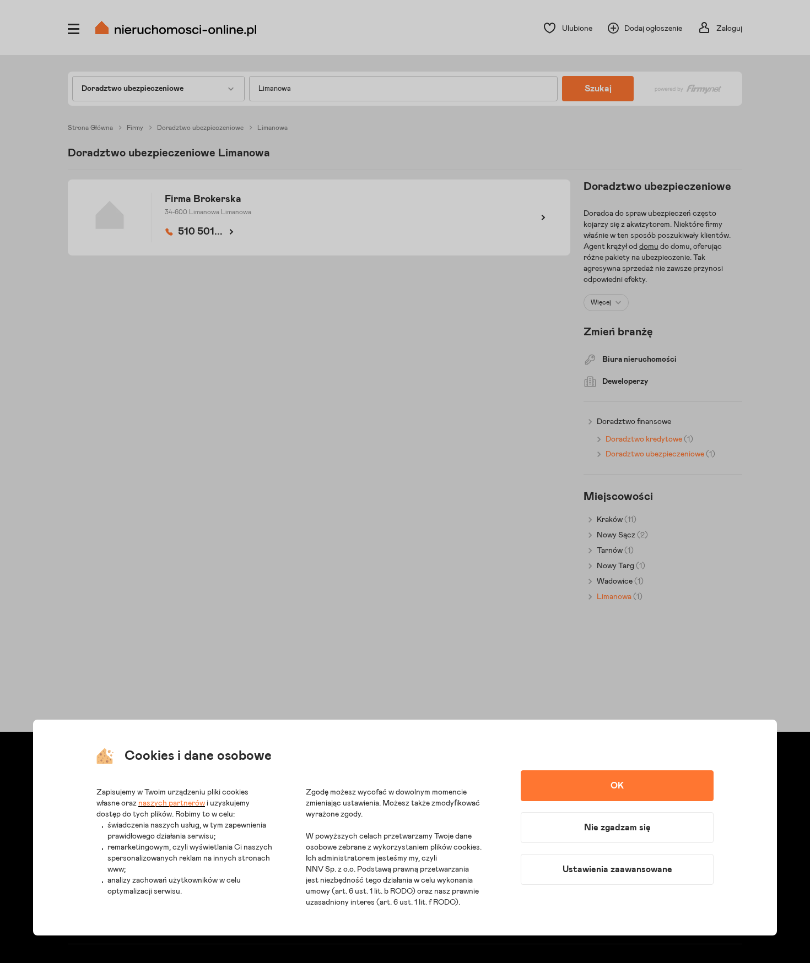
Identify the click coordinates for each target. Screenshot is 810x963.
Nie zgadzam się (617, 827)
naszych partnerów (171, 803)
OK (617, 785)
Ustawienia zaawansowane (617, 869)
